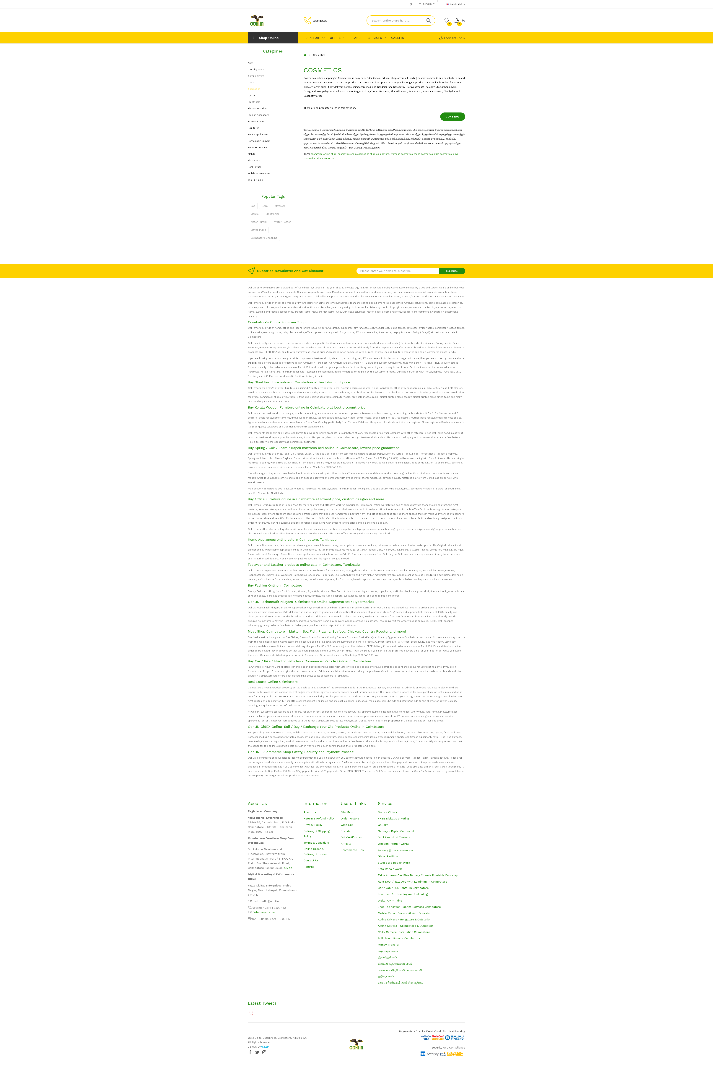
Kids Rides (254, 160)
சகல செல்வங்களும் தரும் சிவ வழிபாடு (400, 982)
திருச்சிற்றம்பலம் (387, 957)
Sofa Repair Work (390, 869)
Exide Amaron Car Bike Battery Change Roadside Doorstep (418, 875)
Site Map (347, 812)
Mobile (251, 154)
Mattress (280, 205)
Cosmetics (254, 89)
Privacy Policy (313, 825)
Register (450, 38)
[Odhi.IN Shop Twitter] (257, 1052)
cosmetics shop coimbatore (373, 154)
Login (461, 38)
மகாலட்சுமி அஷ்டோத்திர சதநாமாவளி (400, 970)
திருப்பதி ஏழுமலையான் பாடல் (395, 963)
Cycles (251, 95)
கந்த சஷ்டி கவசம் (388, 951)
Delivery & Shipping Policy (317, 833)
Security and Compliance (448, 1047)
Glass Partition (388, 856)
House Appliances (258, 134)
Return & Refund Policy (319, 818)
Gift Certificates (351, 837)
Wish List (347, 825)
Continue (453, 116)
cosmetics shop (347, 154)
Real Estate (254, 167)
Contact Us (311, 860)
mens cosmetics (423, 154)
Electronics (272, 213)
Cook (251, 82)
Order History (350, 818)
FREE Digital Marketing (393, 818)
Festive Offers (387, 812)
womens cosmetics (402, 154)
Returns (309, 866)
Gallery (383, 825)
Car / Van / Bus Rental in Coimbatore (403, 888)
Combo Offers (256, 76)
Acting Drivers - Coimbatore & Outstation (406, 925)
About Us (310, 812)
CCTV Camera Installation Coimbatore (404, 932)
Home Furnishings (258, 147)
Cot (252, 205)
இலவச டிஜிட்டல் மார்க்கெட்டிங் (395, 850)
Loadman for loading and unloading (403, 894)
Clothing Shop (256, 69)
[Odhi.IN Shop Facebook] (250, 1052)
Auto (250, 63)
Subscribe (452, 271)
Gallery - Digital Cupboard (396, 831)
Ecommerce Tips (352, 850)
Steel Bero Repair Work (394, 862)
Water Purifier (258, 221)
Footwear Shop (256, 121)
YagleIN (265, 1046)
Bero (265, 205)
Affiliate (346, 843)
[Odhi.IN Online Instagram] (264, 1052)
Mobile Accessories (259, 173)
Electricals (254, 102)
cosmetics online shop (323, 154)
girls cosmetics (443, 154)
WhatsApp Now (264, 912)
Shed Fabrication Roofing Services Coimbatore (409, 907)
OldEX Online (255, 180)
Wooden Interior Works (393, 843)
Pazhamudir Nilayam (259, 141)
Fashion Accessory (258, 115)
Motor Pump (258, 229)
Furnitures (253, 128)
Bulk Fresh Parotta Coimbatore (399, 938)
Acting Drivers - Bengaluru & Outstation (404, 919)
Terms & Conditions (317, 842)
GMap (288, 868)
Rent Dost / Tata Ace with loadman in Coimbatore (412, 881)
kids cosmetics (325, 158)
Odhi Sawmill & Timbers (394, 837)
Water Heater (282, 221)
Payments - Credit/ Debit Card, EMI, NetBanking (432, 1031)
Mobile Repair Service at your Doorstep (405, 913)
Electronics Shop (257, 108)
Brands (345, 831)
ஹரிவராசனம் (386, 976)
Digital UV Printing (390, 900)
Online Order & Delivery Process (315, 851)
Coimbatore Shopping (263, 237)
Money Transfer (389, 944)
